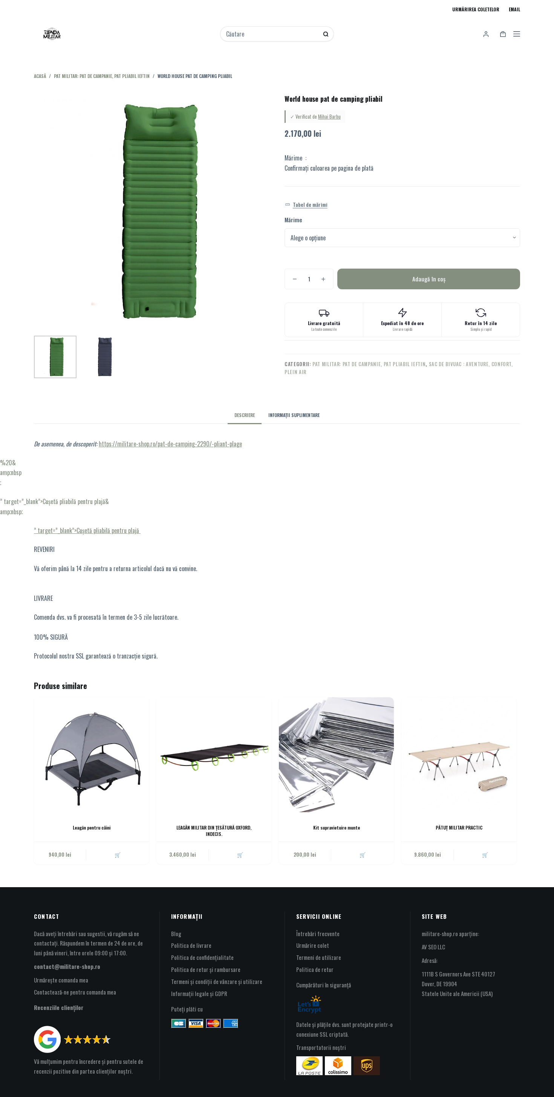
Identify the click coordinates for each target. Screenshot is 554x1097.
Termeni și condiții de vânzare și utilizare (216, 981)
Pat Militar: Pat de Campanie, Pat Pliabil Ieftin (368, 364)
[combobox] (272, 33)
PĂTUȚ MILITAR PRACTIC (459, 827)
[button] (306, 205)
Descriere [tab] (244, 415)
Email (514, 9)
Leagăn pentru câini (91, 827)
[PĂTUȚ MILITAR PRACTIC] (458, 754)
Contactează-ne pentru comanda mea (75, 992)
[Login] (486, 34)
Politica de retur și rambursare (205, 969)
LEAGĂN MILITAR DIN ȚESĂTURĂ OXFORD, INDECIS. (213, 830)
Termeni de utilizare (318, 957)
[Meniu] (516, 34)
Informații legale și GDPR (199, 993)
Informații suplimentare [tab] (294, 415)
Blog (176, 933)
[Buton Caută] (325, 34)
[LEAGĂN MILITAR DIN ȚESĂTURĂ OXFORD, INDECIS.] (213, 754)
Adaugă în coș (428, 279)
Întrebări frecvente (318, 933)
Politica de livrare (191, 945)
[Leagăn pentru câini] (91, 754)
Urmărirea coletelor (475, 9)
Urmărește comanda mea (61, 980)
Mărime (293, 219)
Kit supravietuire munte (336, 827)
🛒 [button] (118, 854)
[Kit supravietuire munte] (336, 754)
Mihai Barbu (329, 116)
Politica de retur (315, 969)
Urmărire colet (312, 945)
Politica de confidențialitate (202, 957)
